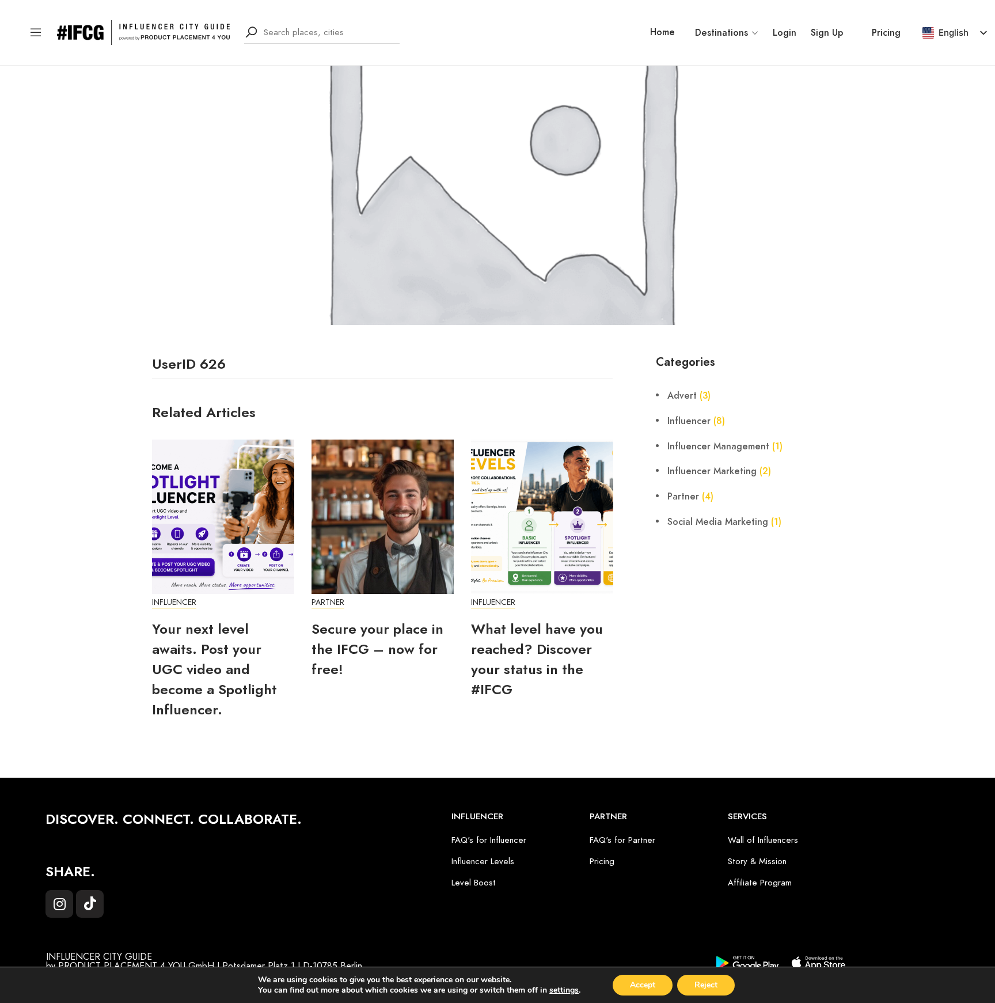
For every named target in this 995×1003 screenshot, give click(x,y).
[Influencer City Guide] (143, 31)
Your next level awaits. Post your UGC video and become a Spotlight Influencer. (214, 669)
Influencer (174, 602)
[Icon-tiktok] (90, 904)
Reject (705, 984)
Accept (642, 984)
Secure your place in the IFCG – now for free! (377, 649)
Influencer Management (718, 446)
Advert (682, 395)
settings (564, 990)
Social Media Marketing (717, 522)
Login (784, 33)
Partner (328, 602)
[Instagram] (59, 904)
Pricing (886, 33)
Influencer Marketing (712, 471)
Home (662, 32)
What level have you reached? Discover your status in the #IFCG (537, 659)
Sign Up (827, 33)
